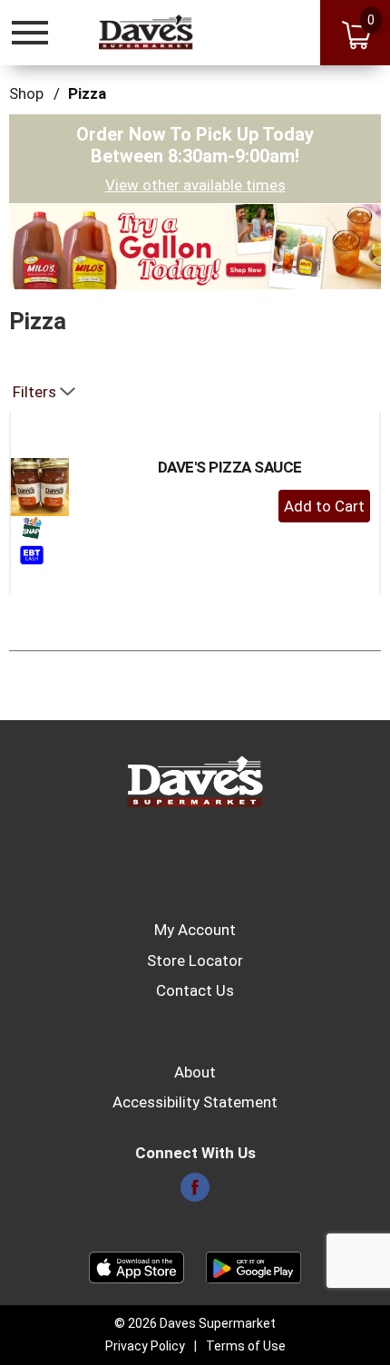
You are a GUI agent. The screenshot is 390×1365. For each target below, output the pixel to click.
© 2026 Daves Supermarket (195, 1323)
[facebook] (195, 1193)
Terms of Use (246, 1346)
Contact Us (195, 990)
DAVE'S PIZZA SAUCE (230, 467)
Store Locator (195, 960)
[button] (195, 245)
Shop (26, 93)
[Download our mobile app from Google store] (253, 1266)
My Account (195, 930)
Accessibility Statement (195, 1102)
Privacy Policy (145, 1346)
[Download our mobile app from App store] (136, 1266)
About (195, 1072)
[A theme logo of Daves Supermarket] (146, 32)
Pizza (87, 93)
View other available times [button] (195, 185)
